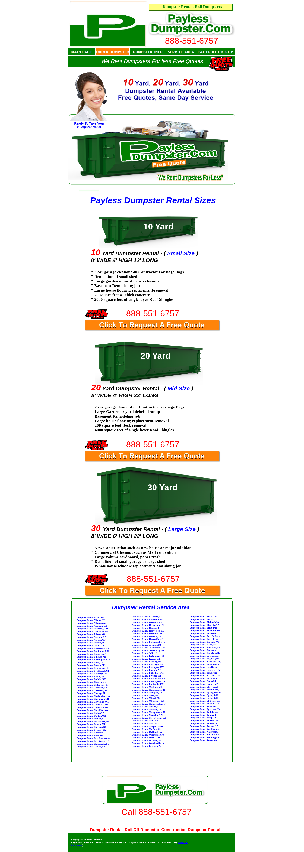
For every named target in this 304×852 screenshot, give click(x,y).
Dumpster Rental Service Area (151, 607)
